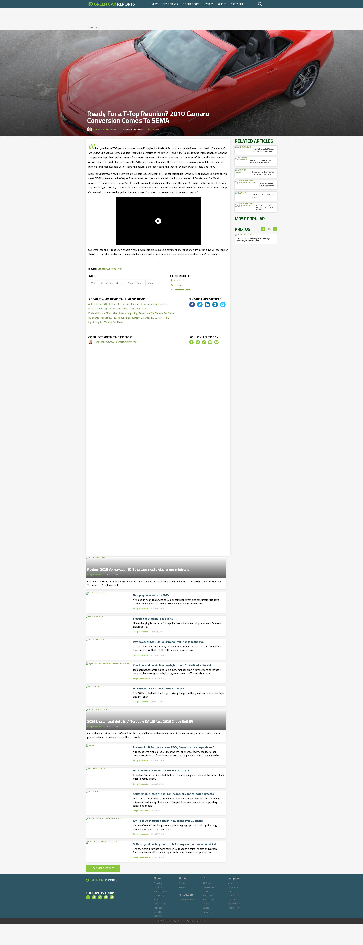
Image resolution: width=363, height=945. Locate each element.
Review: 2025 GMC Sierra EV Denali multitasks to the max (168, 641)
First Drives (170, 4)
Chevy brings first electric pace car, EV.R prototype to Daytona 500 (263, 173)
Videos (182, 887)
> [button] (275, 229)
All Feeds (207, 883)
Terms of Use (234, 895)
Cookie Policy (233, 903)
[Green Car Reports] (112, 4)
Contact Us (232, 887)
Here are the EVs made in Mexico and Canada (161, 770)
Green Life (237, 4)
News (154, 4)
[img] (192, 304)
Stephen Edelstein (141, 678)
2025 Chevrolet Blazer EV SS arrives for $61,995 (263, 196)
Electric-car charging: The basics (153, 618)
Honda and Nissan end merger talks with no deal (266, 184)
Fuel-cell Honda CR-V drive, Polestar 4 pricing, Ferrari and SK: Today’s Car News (131, 313)
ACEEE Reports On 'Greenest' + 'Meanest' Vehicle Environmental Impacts (127, 304)
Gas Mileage (160, 895)
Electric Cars (190, 4)
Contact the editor (181, 290)
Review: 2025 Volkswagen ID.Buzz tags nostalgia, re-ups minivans (138, 568)
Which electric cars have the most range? (158, 688)
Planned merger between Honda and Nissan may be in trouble (265, 207)
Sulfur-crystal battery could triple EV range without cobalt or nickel (174, 844)
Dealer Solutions (186, 899)
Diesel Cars (159, 912)
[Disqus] (158, 397)
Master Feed (209, 887)
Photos (182, 883)
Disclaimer (232, 899)
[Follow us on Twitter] (198, 342)
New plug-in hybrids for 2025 (151, 595)
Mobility (158, 887)
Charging (158, 883)
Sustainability (160, 891)
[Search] (267, 4)
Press (230, 891)
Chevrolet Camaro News (111, 283)
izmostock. (201, 920)
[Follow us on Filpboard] (216, 342)
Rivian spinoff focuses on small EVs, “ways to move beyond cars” (173, 747)
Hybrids (208, 4)
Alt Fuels (158, 908)
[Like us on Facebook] (191, 342)
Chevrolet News (135, 283)
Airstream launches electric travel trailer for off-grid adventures (261, 161)
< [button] (263, 229)
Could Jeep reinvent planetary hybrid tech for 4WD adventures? (172, 665)
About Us (232, 883)
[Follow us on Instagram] (204, 342)
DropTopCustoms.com (109, 268)
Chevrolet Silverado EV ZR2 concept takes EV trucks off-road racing (264, 150)
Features (158, 916)
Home (90, 28)
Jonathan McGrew (104, 129)
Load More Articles (103, 868)
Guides (222, 4)
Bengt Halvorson (95, 575)
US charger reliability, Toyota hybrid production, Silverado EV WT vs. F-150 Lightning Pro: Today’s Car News (128, 320)
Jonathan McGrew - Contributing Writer (116, 341)
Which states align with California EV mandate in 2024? (118, 308)
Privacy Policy (234, 908)
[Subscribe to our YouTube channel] (210, 342)
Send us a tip (179, 280)
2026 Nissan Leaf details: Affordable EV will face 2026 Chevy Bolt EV (140, 720)
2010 (93, 283)
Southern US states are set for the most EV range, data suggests (173, 793)
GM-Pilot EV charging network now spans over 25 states (168, 820)
